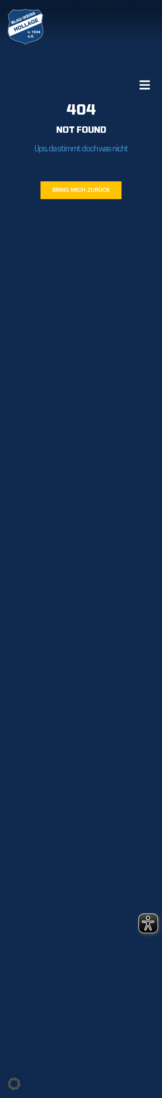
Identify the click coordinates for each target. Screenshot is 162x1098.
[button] (14, 1084)
